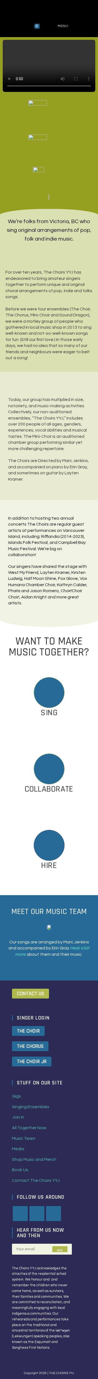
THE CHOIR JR (32, 1061)
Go (59, 1250)
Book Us (20, 1170)
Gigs (16, 1096)
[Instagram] (36, 1213)
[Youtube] (53, 1213)
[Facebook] (20, 1213)
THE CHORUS (30, 1046)
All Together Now (29, 1128)
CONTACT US (30, 993)
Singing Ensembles (30, 1107)
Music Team (23, 1138)
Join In (18, 1117)
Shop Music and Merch (34, 1159)
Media (18, 1149)
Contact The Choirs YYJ (36, 1180)
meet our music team (49, 911)
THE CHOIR (28, 1031)
